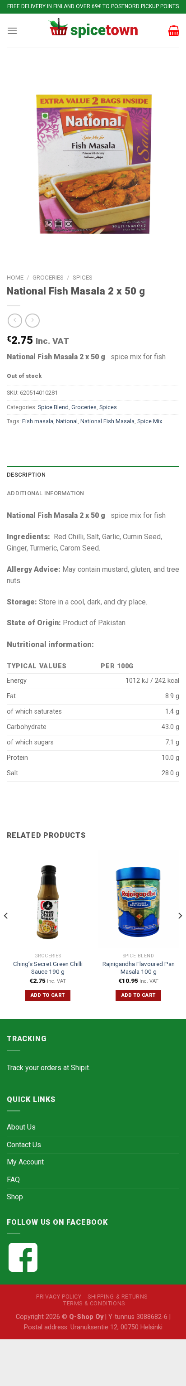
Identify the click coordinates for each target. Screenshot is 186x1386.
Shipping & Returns (118, 1297)
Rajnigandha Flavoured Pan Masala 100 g (138, 968)
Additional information (45, 493)
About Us (21, 1127)
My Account (25, 1162)
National (67, 421)
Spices (83, 277)
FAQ (13, 1179)
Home (15, 277)
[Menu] (12, 30)
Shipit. (80, 1067)
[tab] (93, 475)
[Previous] (6, 934)
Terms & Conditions (94, 1303)
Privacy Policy (59, 1297)
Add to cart (48, 995)
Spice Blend (53, 407)
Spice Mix (149, 421)
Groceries (48, 277)
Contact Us (24, 1144)
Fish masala (37, 421)
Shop (15, 1197)
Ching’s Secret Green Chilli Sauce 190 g (48, 968)
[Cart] (173, 31)
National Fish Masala (107, 421)
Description (26, 474)
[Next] (179, 934)
